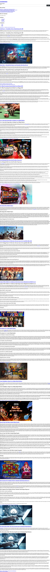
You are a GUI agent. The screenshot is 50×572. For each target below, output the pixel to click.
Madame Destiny (10, 504)
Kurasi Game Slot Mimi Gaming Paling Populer (9, 422)
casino (11, 138)
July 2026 (3, 19)
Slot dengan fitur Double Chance (6, 205)
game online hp (16, 400)
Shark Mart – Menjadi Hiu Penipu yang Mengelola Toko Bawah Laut (14, 65)
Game (2, 24)
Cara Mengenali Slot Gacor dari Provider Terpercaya (11, 160)
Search (1, 4)
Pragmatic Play (15, 504)
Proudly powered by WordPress (4, 571)
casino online (13, 138)
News (6, 43)
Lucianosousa (3, 1)
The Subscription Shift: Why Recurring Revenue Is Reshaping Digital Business (15, 526)
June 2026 (3, 20)
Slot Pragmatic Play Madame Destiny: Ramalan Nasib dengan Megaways (14, 480)
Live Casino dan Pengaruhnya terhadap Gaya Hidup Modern (7, 11)
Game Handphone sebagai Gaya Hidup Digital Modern (11, 381)
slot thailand (2, 163)
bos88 (7, 73)
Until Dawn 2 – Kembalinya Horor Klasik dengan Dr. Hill (7, 9)
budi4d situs (34, 209)
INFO (2, 25)
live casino (16, 138)
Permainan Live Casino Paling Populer (8, 328)
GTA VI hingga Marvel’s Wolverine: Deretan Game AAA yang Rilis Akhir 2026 (16, 241)
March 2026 (3, 21)
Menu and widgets (2, 3)
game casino (7, 362)
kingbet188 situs (27, 124)
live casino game (15, 362)
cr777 (17, 486)
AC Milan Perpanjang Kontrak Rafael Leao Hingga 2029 (7, 10)
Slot (17, 504)
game (8, 43)
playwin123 (26, 286)
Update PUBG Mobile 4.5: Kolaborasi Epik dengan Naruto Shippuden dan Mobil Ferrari (18, 281)
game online (10, 43)
